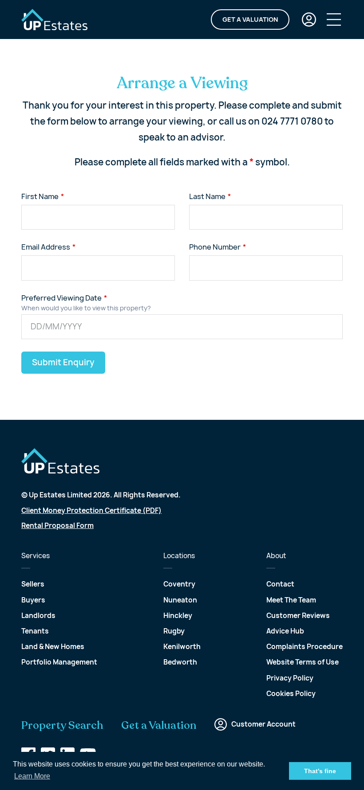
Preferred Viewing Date (61, 298)
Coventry (179, 584)
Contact (280, 584)
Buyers (33, 600)
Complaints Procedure (304, 646)
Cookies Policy (291, 693)
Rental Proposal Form (57, 525)
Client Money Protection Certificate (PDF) (91, 510)
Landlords (38, 615)
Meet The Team (291, 600)
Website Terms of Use (302, 662)
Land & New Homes (52, 646)
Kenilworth (182, 646)
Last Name (207, 196)
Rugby (174, 631)
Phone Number (215, 247)
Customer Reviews (298, 615)
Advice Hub (285, 631)
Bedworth (180, 662)
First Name (40, 196)
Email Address (45, 247)
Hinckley (177, 615)
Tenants (35, 631)
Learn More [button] (32, 776)
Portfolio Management (59, 662)
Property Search (62, 725)
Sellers (32, 584)
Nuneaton (180, 600)
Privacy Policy (289, 678)
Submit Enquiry (63, 362)
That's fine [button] (320, 770)
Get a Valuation (250, 19)
